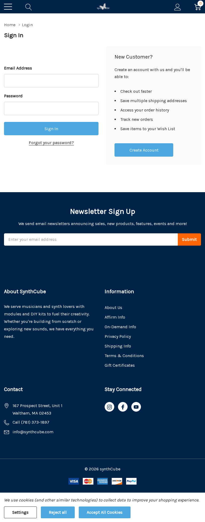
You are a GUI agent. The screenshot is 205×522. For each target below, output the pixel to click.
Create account (144, 150)
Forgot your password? (51, 142)
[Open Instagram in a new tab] (109, 407)
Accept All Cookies (105, 512)
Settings (20, 512)
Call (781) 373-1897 (31, 422)
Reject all (58, 512)
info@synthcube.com (33, 431)
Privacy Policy (118, 336)
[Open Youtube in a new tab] (136, 407)
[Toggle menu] (8, 7)
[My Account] (177, 6)
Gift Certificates (120, 365)
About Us (113, 307)
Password (13, 95)
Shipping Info (118, 346)
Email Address (18, 68)
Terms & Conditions (124, 355)
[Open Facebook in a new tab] (122, 407)
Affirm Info (115, 317)
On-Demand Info (120, 326)
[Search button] (28, 6)
